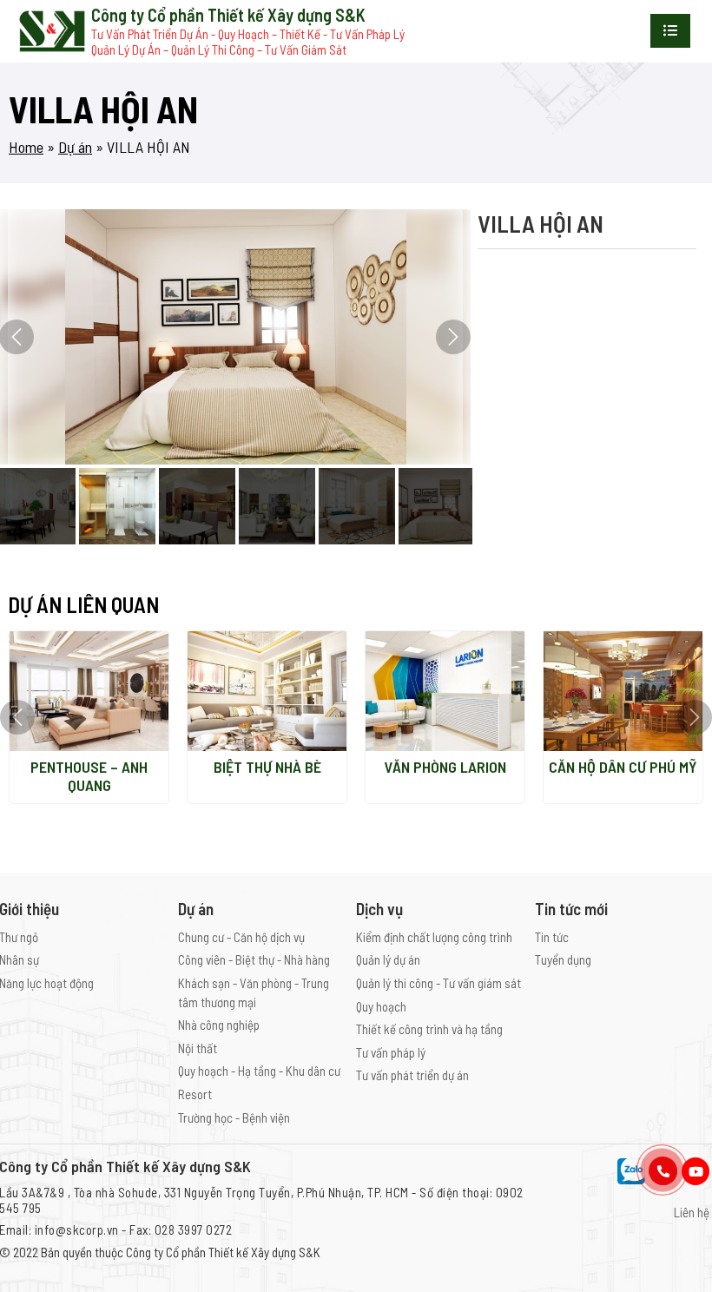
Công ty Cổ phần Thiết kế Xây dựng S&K (223, 1252)
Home (26, 146)
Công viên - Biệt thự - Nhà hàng (254, 959)
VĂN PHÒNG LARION (445, 766)
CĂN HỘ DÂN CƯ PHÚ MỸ (623, 766)
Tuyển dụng (563, 959)
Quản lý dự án (388, 959)
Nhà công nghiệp (219, 1024)
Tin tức (552, 937)
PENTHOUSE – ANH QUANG (89, 776)
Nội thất (197, 1048)
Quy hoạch (381, 1006)
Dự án (75, 146)
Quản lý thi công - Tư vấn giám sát (438, 983)
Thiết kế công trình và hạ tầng (429, 1029)
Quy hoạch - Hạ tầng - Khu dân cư (259, 1070)
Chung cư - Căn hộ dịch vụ (241, 937)
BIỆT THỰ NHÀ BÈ (267, 766)
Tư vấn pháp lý (390, 1052)
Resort (195, 1094)
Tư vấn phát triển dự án (412, 1075)
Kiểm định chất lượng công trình (434, 937)
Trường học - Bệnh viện (234, 1117)
